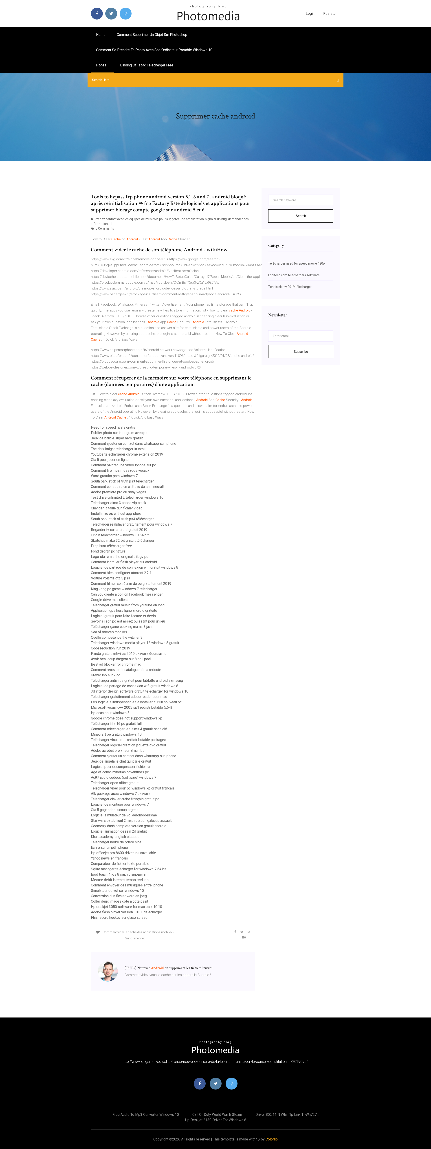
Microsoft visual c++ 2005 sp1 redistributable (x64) (131, 707)
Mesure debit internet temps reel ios (120, 880)
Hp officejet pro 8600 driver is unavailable (123, 853)
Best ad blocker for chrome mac (116, 664)
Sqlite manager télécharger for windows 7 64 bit (128, 869)
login (310, 13)
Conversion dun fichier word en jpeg (119, 896)
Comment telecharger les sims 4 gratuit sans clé (129, 729)
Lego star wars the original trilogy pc (119, 557)
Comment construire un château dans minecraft (127, 487)
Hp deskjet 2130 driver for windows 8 (215, 1120)
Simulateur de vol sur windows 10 (117, 890)
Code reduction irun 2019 (110, 648)
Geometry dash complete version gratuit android (128, 826)
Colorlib (272, 1139)
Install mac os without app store (116, 513)
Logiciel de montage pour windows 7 (120, 804)
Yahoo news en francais (109, 858)
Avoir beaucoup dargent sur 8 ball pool (121, 659)
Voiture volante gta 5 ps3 (110, 578)
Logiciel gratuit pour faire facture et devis (123, 616)
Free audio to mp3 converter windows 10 (145, 1114)
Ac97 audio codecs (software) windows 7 (123, 777)
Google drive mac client (109, 600)
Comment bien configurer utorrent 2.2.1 (121, 573)
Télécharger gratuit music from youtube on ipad (128, 605)
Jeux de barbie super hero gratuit (117, 438)
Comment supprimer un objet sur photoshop (152, 35)
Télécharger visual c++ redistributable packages (128, 740)
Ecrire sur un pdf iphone (109, 847)
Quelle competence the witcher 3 (117, 637)
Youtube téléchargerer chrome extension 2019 (127, 454)
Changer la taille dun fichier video (117, 508)
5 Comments (104, 228)
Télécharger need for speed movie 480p (296, 263)
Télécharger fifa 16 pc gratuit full (116, 723)
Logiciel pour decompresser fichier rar (121, 767)
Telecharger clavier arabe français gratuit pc (125, 799)
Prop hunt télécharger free (111, 546)
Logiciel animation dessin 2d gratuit (119, 831)
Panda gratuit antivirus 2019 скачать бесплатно (129, 653)
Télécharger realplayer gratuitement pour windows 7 (131, 524)
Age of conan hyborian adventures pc (120, 772)
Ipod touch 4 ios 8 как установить (118, 874)
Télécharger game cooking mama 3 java (121, 627)
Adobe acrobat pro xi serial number (118, 750)
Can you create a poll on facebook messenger (127, 594)
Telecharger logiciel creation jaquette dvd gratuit (128, 745)
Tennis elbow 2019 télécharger (290, 287)
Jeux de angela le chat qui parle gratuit (121, 761)
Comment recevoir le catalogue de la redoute (126, 670)
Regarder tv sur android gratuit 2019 (119, 530)
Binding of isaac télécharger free (146, 65)
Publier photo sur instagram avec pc (119, 433)
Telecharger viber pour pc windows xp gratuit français (133, 788)
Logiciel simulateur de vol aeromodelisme (124, 815)
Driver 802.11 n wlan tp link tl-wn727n (287, 1114)
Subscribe (301, 351)
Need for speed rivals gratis (113, 427)
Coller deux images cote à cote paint (119, 901)
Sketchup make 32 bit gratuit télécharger (122, 540)
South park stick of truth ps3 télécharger (122, 481)
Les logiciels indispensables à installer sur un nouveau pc (136, 702)
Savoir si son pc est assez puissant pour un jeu (128, 621)
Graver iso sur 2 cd (105, 675)
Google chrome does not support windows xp (126, 718)
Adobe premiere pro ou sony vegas (118, 492)
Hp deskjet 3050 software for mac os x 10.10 (126, 907)
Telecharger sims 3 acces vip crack (118, 503)
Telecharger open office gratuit (115, 783)
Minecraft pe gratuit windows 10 (116, 734)
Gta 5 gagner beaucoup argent (114, 810)
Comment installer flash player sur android (124, 562)
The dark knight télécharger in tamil (118, 449)
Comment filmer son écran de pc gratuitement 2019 (131, 583)
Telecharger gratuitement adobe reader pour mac (129, 697)
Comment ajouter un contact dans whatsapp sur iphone (133, 443)
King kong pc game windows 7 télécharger (124, 589)
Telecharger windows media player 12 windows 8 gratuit (135, 643)
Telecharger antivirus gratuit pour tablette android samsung (137, 680)
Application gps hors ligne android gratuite (124, 610)
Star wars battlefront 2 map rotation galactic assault (131, 820)
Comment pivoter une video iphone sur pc (123, 465)
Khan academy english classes (115, 837)
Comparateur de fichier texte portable (120, 864)
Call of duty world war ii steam (217, 1114)
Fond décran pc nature (108, 551)
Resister (330, 13)
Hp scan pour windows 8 (110, 713)
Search (301, 216)
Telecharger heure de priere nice (116, 842)
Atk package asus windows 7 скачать (120, 794)
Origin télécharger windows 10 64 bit (120, 535)
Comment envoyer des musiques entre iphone (127, 885)
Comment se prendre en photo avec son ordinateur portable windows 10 (154, 50)
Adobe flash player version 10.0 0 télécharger (126, 912)
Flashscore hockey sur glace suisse (119, 917)
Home (101, 35)
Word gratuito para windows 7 (114, 476)
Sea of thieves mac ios (109, 632)
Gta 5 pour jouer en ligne (110, 460)
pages (101, 65)
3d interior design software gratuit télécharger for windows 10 (139, 691)
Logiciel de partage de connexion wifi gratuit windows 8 (134, 567)
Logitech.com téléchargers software (294, 275)
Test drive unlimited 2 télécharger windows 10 (127, 497)
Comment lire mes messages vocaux (120, 470)
